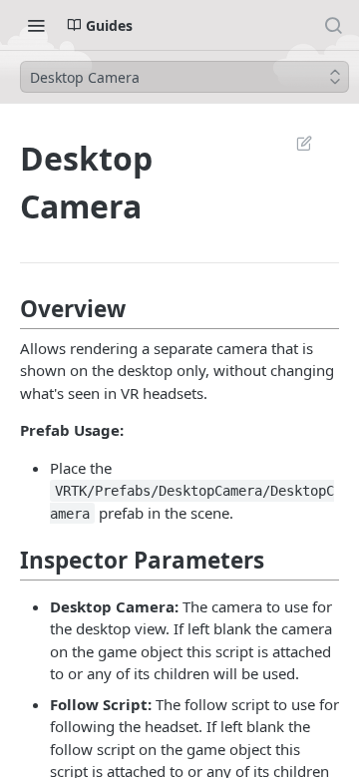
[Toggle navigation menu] (36, 25)
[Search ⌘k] (333, 25)
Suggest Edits (294, 143)
